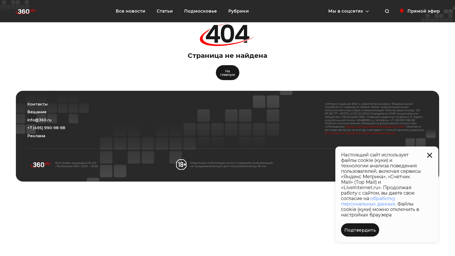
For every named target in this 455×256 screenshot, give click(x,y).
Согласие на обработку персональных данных (360, 133)
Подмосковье (200, 11)
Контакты (37, 104)
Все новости (130, 11)
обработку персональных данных (368, 201)
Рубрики (238, 11)
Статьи (165, 11)
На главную (227, 73)
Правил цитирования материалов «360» (375, 126)
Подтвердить (360, 230)
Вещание (37, 112)
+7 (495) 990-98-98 (46, 128)
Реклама (36, 136)
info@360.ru (39, 120)
